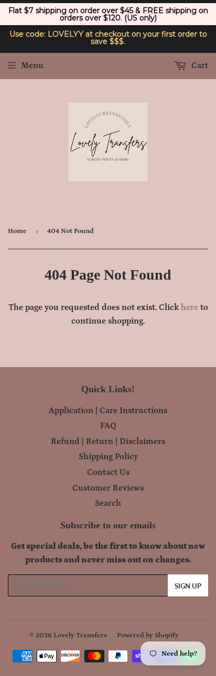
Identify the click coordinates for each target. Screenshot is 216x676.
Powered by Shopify (148, 635)
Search (108, 503)
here (189, 307)
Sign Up (188, 586)
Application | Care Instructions (108, 410)
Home (17, 231)
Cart (198, 65)
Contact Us (108, 472)
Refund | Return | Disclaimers (108, 441)
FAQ (108, 425)
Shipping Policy (108, 456)
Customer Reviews (108, 488)
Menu (32, 65)
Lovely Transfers (80, 635)
